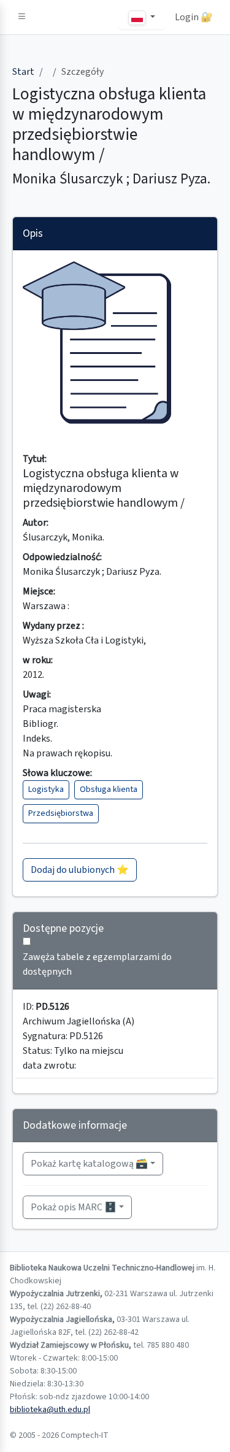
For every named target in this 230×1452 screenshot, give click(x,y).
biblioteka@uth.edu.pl (50, 1410)
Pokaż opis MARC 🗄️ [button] (74, 1207)
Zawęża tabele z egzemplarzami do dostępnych (97, 964)
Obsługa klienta (108, 789)
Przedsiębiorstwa (60, 813)
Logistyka (46, 789)
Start (23, 72)
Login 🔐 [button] (194, 17)
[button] (22, 17)
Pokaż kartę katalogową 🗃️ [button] (89, 1163)
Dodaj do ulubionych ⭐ (80, 870)
